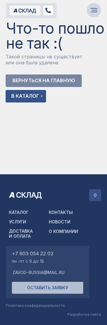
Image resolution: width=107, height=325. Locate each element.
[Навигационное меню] (94, 10)
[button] (47, 288)
